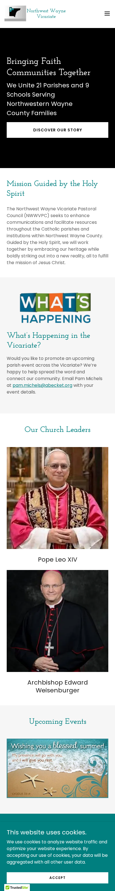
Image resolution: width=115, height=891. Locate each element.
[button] (107, 13)
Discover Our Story (57, 130)
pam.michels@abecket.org (42, 385)
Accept (57, 877)
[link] (35, 13)
